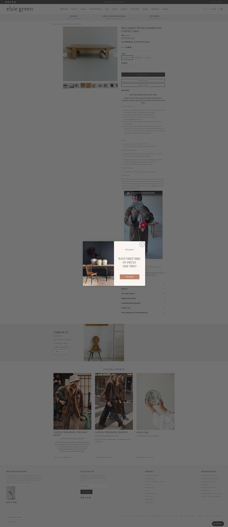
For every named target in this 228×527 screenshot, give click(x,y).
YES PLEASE (129, 277)
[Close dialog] (142, 244)
